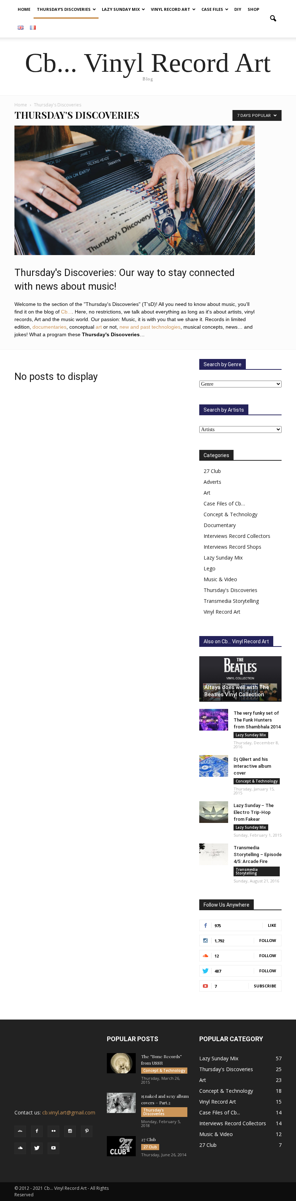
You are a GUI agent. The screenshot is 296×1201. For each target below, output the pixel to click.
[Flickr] (53, 1131)
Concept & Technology (230, 514)
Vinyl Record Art (170, 9)
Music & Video (220, 579)
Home (24, 9)
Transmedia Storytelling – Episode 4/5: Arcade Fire (258, 854)
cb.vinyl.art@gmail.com (68, 1112)
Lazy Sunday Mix (121, 9)
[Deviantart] (20, 1131)
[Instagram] (70, 1131)
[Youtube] (53, 1148)
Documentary (220, 525)
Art (207, 492)
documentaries (49, 327)
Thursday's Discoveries (230, 590)
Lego (210, 568)
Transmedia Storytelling (231, 600)
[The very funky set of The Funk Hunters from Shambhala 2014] (213, 720)
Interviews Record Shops (232, 546)
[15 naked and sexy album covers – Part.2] (121, 1103)
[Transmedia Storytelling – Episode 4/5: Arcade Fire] (213, 854)
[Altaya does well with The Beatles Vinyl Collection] (240, 679)
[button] (273, 18)
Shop (253, 9)
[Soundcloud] (20, 1148)
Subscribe (265, 986)
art (99, 327)
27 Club (212, 471)
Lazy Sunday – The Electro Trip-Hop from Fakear (254, 812)
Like (272, 925)
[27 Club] (121, 1146)
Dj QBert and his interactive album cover (252, 766)
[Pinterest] (86, 1131)
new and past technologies (149, 327)
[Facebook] (37, 1131)
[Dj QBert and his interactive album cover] (213, 766)
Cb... (66, 312)
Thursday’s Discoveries (64, 9)
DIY (237, 9)
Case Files (212, 9)
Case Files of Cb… (224, 503)
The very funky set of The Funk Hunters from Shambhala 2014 (257, 719)
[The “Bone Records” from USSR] (121, 1063)
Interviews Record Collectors (237, 535)
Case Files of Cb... (219, 1112)
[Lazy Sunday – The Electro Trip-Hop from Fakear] (213, 812)
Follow (267, 940)
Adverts (212, 481)
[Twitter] (37, 1148)
